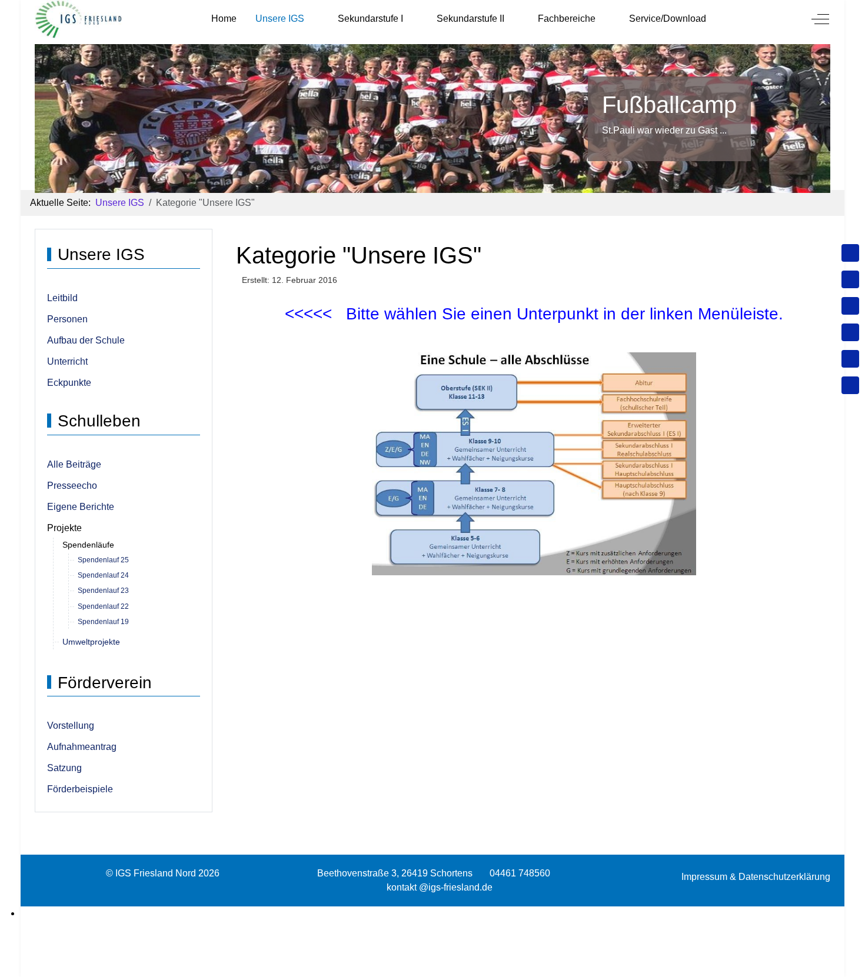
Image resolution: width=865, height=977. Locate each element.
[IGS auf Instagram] (850, 332)
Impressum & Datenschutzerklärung (755, 877)
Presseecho (72, 486)
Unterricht (67, 361)
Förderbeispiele (80, 789)
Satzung (64, 768)
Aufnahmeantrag (82, 747)
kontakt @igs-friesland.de (440, 887)
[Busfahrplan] (850, 385)
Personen (67, 319)
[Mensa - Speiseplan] (850, 306)
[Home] (850, 253)
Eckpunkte (69, 383)
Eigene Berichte (80, 507)
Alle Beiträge (74, 464)
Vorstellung (70, 726)
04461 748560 (520, 873)
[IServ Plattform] (850, 359)
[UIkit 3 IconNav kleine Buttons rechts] (432, 913)
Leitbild (62, 298)
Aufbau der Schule (86, 340)
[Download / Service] (850, 279)
